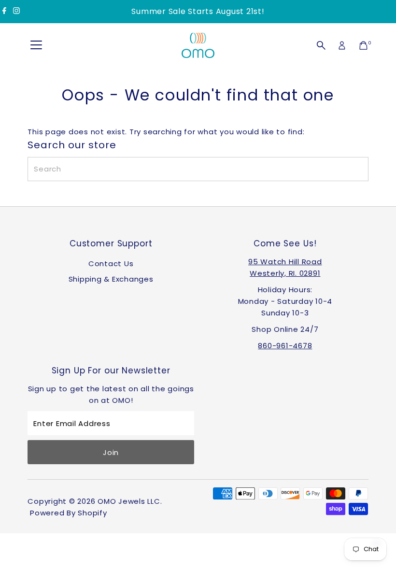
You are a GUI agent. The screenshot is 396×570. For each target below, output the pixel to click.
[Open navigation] (36, 45)
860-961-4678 (285, 346)
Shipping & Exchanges (111, 279)
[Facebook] (4, 11)
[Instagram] (16, 11)
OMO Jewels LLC (129, 501)
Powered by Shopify (68, 513)
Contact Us (111, 263)
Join (111, 452)
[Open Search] (321, 45)
